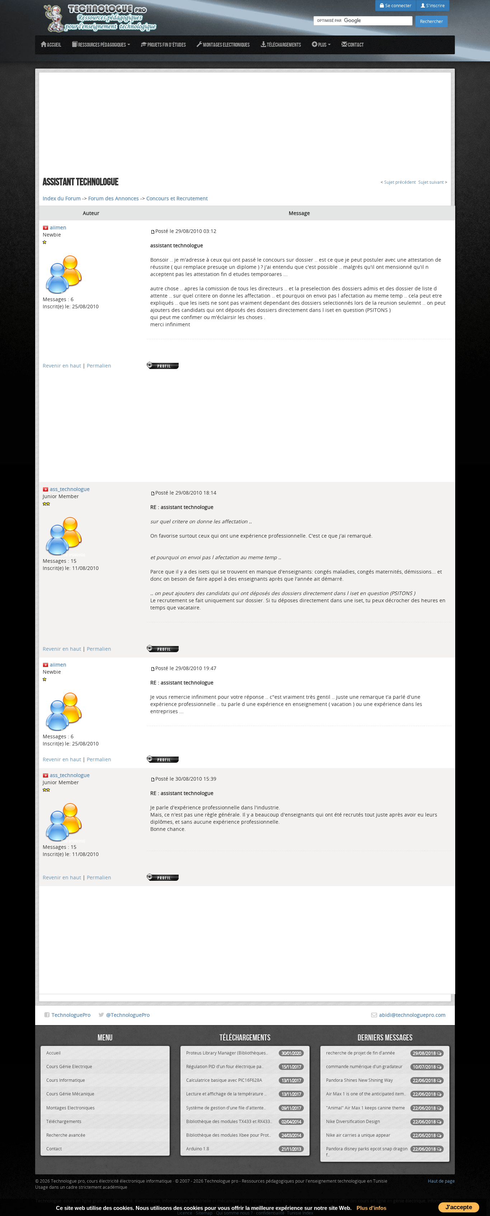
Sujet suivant (431, 182)
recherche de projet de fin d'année (381, 1053)
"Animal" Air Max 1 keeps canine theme (381, 1108)
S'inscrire (435, 5)
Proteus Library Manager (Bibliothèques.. (243, 1053)
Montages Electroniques (226, 45)
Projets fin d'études (166, 45)
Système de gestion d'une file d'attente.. (243, 1108)
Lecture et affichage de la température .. (243, 1094)
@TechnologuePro (128, 1014)
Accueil (53, 45)
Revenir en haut (62, 365)
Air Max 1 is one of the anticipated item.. (381, 1094)
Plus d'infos (371, 1208)
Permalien (99, 365)
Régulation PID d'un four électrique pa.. (243, 1066)
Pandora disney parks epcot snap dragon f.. (381, 1151)
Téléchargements (283, 45)
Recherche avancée (65, 1135)
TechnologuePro (71, 1014)
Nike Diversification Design (381, 1121)
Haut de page (441, 1181)
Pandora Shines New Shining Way (381, 1080)
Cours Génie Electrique (69, 1066)
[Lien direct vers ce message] (152, 231)
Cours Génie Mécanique (70, 1093)
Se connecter (397, 5)
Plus (322, 45)
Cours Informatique (65, 1080)
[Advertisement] (245, 123)
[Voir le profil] (163, 365)
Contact (355, 45)
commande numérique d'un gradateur (381, 1066)
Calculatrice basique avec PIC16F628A (243, 1080)
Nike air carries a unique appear (381, 1135)
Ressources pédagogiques (102, 45)
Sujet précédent (400, 182)
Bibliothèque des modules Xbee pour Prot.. (243, 1135)
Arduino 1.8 (243, 1149)
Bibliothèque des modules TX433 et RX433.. (243, 1121)
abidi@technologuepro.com (412, 1014)
